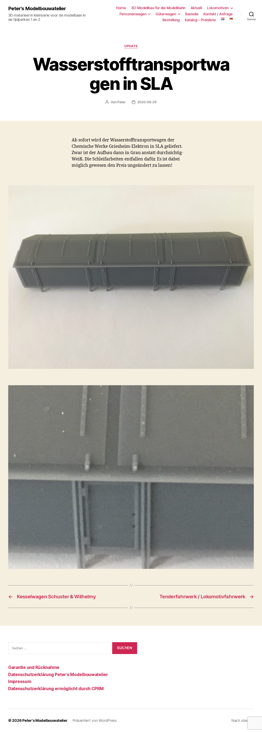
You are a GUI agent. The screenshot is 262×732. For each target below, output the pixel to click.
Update (131, 46)
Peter (121, 102)
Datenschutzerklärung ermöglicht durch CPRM (56, 688)
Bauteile (191, 14)
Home (121, 8)
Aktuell (196, 8)
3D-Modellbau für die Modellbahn (158, 8)
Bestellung (171, 20)
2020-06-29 (147, 102)
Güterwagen (166, 14)
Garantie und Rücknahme (33, 667)
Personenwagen (133, 14)
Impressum (19, 681)
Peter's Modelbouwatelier (37, 8)
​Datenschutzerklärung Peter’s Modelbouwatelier (58, 674)
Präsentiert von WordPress (94, 720)
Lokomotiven (218, 8)
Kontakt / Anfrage (218, 14)
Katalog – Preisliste (200, 20)
